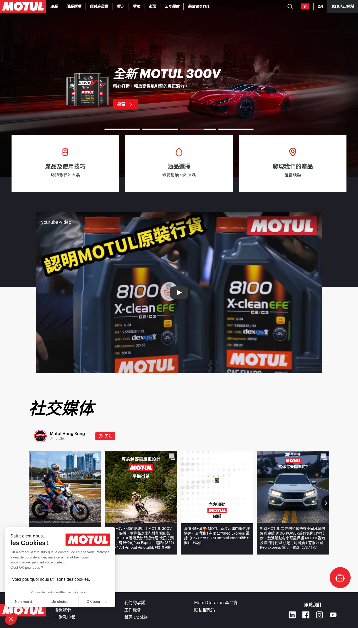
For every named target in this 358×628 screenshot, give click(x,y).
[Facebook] (306, 615)
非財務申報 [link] (65, 617)
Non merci (23, 601)
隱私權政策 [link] (204, 610)
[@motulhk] (40, 436)
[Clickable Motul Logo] (23, 6)
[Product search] (290, 6)
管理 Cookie (136, 617)
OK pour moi (96, 601)
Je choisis (60, 601)
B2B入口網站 (343, 6)
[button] (11, 619)
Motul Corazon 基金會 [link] (215, 603)
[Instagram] (319, 615)
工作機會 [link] (132, 610)
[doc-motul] (340, 577)
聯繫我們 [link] (63, 610)
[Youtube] (333, 615)
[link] (120, 6)
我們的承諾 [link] (134, 603)
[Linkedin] (292, 615)
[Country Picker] (305, 6)
